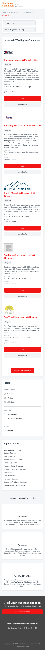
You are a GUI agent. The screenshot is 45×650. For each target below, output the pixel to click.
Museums (8, 472)
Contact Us (12, 628)
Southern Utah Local (10, 12)
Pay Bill (34, 628)
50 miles (10, 398)
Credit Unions (9, 456)
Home (9, 624)
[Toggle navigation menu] (41, 4)
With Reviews (12, 414)
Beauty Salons (9, 476)
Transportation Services (13, 466)
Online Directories (21, 624)
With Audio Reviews (14, 418)
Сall (22, 98)
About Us (34, 624)
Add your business (22, 612)
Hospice (10, 431)
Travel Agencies (10, 463)
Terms (20, 628)
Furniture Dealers (11, 479)
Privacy (27, 628)
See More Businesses (22, 370)
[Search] (39, 29)
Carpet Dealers (10, 453)
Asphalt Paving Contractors (15, 469)
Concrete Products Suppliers (15, 482)
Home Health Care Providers (15, 485)
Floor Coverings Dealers (13, 459)
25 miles (10, 394)
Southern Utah (28, 12)
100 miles (10, 402)
